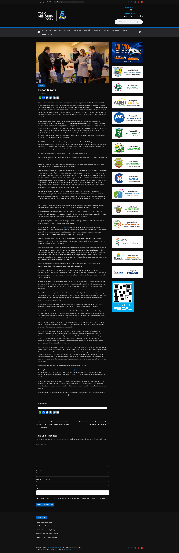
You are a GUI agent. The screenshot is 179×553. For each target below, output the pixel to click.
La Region (57, 30)
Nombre (40, 470)
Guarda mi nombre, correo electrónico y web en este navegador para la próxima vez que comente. (73, 498)
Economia (77, 30)
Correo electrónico (43, 479)
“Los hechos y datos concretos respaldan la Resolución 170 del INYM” (91, 423)
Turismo (97, 30)
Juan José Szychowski (63, 227)
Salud (125, 30)
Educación (87, 30)
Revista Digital (47, 34)
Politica (106, 30)
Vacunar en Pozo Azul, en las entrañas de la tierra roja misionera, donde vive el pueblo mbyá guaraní (54, 424)
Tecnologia (116, 30)
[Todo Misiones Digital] (38, 32)
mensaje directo (75, 370)
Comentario (41, 445)
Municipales (46, 30)
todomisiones (51, 94)
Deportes (67, 30)
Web (38, 488)
